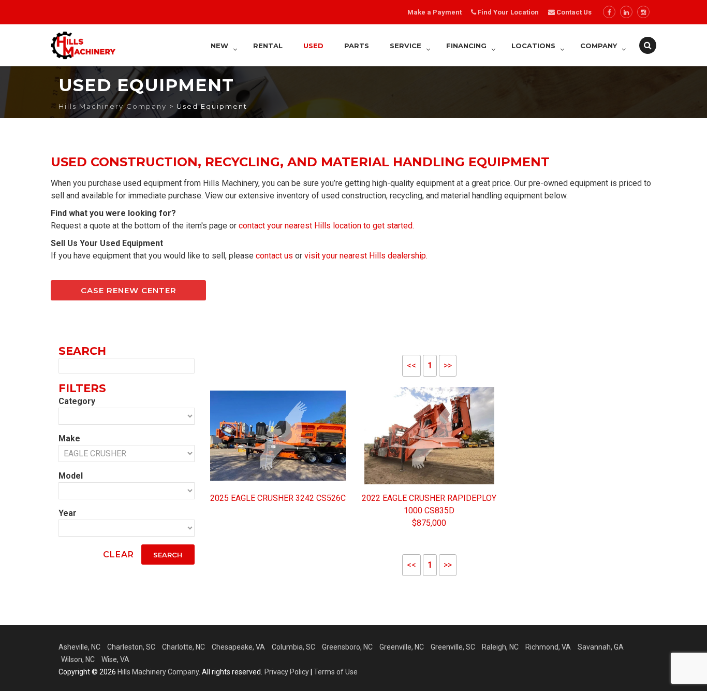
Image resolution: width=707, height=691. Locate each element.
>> (448, 365)
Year (67, 513)
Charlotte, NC (183, 647)
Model (70, 476)
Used (313, 45)
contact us (274, 256)
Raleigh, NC (500, 647)
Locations (533, 45)
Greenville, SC (453, 647)
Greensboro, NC (347, 647)
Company (598, 45)
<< (411, 365)
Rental (268, 45)
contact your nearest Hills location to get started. (326, 226)
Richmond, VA (548, 647)
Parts (356, 45)
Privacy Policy (286, 672)
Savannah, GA (601, 647)
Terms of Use (336, 672)
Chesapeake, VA (238, 647)
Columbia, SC (293, 647)
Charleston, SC (131, 647)
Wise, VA (115, 659)
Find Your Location (508, 12)
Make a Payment (434, 12)
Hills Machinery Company (158, 672)
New (219, 45)
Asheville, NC (79, 647)
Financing (466, 45)
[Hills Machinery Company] (83, 45)
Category (76, 401)
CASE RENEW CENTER (128, 290)
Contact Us (573, 12)
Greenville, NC (401, 647)
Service (405, 45)
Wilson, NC (78, 659)
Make (69, 438)
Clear (118, 554)
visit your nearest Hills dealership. (366, 256)
